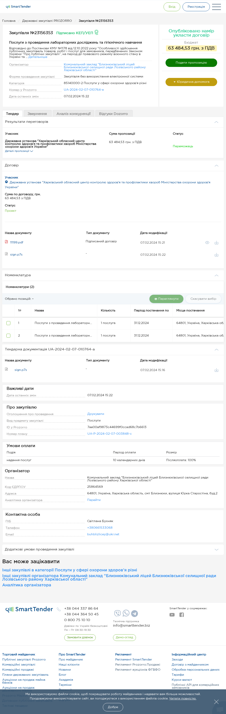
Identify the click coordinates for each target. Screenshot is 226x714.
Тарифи (178, 675)
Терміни (65, 685)
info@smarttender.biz (131, 625)
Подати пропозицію (191, 62)
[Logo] (18, 7)
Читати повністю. (182, 698)
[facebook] (181, 616)
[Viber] (117, 615)
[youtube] (172, 616)
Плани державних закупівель (25, 675)
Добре (113, 707)
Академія (66, 680)
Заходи (177, 659)
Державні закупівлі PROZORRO (47, 21)
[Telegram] (134, 615)
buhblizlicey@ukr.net (103, 534)
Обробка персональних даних (196, 669)
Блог (62, 675)
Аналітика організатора (26, 585)
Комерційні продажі (18, 669)
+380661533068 (100, 527)
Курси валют (182, 680)
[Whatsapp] (125, 615)
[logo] (29, 609)
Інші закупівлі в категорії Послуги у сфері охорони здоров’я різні (69, 570)
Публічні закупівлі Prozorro (24, 659)
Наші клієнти (69, 664)
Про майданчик (71, 659)
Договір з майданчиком (190, 664)
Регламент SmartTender (133, 659)
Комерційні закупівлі (18, 664)
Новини (65, 669)
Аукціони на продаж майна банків (23, 681)
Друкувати (95, 414)
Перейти (94, 500)
